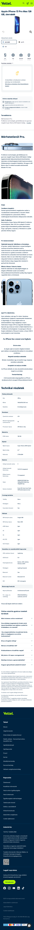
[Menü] (31, 3)
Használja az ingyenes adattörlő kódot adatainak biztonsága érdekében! (14, 847)
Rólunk (5, 727)
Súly (4, 398)
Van (19, 508)
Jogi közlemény (7, 906)
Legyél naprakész (10, 870)
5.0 (18, 557)
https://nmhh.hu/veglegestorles (12, 856)
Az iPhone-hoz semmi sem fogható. (17, 339)
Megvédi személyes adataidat (17, 356)
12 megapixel (21, 475)
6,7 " (19, 450)
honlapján (18, 854)
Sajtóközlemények (8, 745)
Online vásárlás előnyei (10, 98)
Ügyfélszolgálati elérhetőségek (12, 798)
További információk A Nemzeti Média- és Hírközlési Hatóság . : (15, 854)
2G (3, 530)
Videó (4, 482)
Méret (4, 402)
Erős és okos (17, 345)
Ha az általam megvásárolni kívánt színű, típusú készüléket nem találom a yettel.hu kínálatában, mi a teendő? (14, 625)
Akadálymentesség (9, 761)
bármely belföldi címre (14, 105)
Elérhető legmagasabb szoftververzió (8, 421)
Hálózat (4, 513)
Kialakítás (5, 407)
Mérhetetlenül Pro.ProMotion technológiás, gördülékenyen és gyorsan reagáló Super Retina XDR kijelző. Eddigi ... (16, 121)
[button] (29, 925)
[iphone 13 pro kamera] (17, 292)
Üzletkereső (6, 782)
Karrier (5, 757)
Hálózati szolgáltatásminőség (12, 769)
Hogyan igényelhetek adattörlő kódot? (13, 665)
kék (6, 46)
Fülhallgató (5, 503)
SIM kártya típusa (7, 522)
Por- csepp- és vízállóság (6, 595)
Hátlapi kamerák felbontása (7, 469)
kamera (21, 59)
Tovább (29, 123)
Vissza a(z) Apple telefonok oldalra (11, 603)
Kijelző (4, 441)
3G (3, 535)
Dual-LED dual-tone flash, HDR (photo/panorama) (24, 488)
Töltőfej (5, 499)
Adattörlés (7, 827)
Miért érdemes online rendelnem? (12, 618)
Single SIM (20, 517)
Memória (5, 432)
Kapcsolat (7, 778)
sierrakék (7, 42)
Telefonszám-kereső (9, 802)
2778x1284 (20, 454)
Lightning (20, 553)
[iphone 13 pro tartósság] (17, 186)
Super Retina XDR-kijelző (24, 445)
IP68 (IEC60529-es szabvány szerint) (22, 595)
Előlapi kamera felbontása (6, 475)
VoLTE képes (6, 543)
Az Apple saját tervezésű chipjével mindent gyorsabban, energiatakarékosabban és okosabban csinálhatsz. (17, 351)
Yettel (5, 722)
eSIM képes (6, 526)
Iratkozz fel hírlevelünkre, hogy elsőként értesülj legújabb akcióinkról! (15, 876)
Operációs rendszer (8, 416)
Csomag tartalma (7, 495)
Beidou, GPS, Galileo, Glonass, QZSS (23, 562)
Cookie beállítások (8, 910)
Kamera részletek (7, 489)
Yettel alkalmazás (8, 794)
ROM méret (6, 436)
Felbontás (5, 454)
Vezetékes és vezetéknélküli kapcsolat (14, 549)
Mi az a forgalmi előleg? (8, 641)
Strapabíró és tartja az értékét (17, 365)
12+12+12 (21, 58)
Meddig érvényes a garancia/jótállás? (13, 660)
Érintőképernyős (22, 407)
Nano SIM (20, 522)
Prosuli (5, 753)
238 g (19, 398)
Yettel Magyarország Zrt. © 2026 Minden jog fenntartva (16, 917)
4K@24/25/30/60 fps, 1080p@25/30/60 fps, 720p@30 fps (23, 482)
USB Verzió (5, 557)
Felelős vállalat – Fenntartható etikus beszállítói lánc (14, 740)
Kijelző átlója (6, 450)
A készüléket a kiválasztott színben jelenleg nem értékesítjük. (16, 83)
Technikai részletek (12, 387)
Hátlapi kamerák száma (9, 464)
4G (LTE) (5, 539)
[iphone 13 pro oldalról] (17, 146)
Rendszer (5, 412)
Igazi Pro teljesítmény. (8, 313)
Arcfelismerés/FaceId (23, 590)
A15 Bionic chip (22, 426)
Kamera (4, 460)
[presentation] (17, 25)
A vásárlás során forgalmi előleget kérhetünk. (12, 692)
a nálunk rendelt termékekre (16, 108)
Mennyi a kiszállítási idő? (9, 645)
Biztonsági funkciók (8, 586)
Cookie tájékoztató (8, 818)
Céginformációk (8, 731)
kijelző (5, 59)
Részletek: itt (11, 103)
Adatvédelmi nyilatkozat (10, 902)
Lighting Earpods (22, 568)
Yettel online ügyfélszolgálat (11, 790)
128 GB (29, 58)
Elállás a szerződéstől (9, 806)
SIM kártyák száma (7, 517)
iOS (13, 58)
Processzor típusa (7, 426)
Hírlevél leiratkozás (9, 810)
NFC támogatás (22, 581)
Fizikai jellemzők (7, 394)
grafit (22, 42)
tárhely (29, 59)
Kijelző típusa (6, 445)
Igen (19, 526)
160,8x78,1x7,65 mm (23, 402)
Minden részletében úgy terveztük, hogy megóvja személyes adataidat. (17, 361)
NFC (4, 581)
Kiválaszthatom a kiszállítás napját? (12, 650)
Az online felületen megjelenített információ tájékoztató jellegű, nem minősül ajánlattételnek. (16, 672)
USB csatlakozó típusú (8, 553)
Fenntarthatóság (17, 374)
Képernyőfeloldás (7, 590)
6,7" (5, 58)
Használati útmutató (8, 508)
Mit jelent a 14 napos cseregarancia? (12, 655)
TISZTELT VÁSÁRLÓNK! (10, 832)
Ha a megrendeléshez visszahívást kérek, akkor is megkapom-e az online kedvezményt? (14, 634)
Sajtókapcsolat (7, 749)
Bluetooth (5, 572)
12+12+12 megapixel (23, 469)
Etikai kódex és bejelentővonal (12, 735)
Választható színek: (6, 38)
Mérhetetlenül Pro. (13, 136)
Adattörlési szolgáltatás (10, 814)
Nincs (19, 499)
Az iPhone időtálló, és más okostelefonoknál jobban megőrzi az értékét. (17, 370)
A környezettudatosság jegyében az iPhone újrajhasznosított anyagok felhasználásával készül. (17, 379)
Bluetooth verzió (7, 576)
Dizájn (3, 205)
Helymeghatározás (7, 562)
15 (13, 59)
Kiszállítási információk (10, 786)
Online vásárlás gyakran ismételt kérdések (14, 612)
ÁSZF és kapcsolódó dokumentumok (14, 898)
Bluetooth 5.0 (21, 576)
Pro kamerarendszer (7, 240)
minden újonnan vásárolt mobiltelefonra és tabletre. (17, 102)
